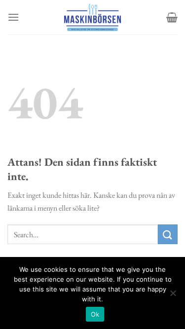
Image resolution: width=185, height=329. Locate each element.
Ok (95, 314)
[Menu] (13, 17)
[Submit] (168, 234)
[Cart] (172, 17)
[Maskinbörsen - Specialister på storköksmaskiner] (93, 17)
